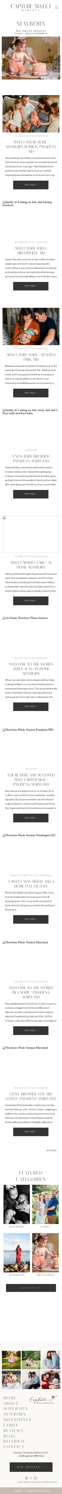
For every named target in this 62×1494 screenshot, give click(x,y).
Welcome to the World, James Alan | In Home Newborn (31, 669)
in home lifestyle (24, 136)
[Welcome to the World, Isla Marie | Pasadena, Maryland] (31, 959)
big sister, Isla (11, 799)
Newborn (42, 136)
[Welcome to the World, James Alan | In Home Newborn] (31, 636)
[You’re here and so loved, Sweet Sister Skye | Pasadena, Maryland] (31, 747)
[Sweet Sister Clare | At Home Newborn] (31, 534)
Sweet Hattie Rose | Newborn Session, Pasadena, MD (31, 147)
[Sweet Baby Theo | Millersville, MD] (31, 220)
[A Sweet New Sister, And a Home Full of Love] (31, 853)
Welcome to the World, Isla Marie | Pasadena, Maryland (31, 993)
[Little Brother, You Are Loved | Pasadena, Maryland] (31, 1065)
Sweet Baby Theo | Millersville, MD (31, 251)
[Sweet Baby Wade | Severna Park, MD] (31, 326)
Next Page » (51, 1150)
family (14, 875)
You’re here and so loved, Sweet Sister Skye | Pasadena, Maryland (31, 780)
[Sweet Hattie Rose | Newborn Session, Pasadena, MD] (31, 114)
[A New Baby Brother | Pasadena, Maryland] (31, 427)
